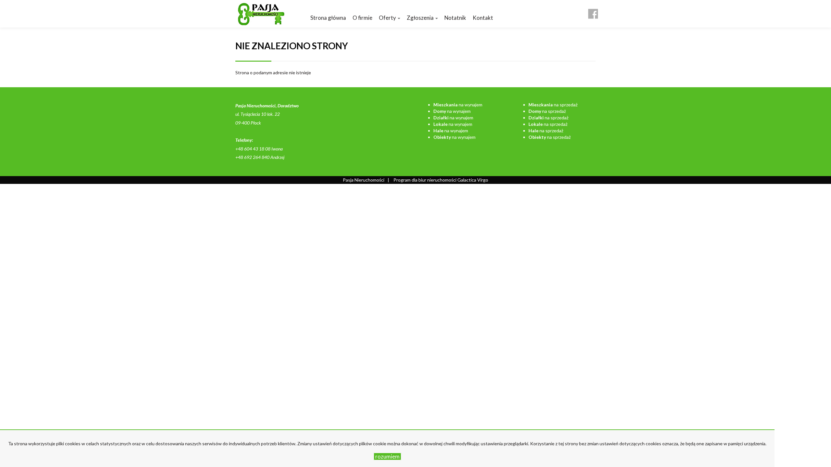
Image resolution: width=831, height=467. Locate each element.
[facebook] (593, 11)
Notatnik (455, 17)
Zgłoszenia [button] (421, 17)
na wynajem (457, 104)
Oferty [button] (388, 17)
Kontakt (483, 17)
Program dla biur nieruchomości (425, 180)
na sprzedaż (552, 104)
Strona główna (328, 17)
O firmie (362, 17)
